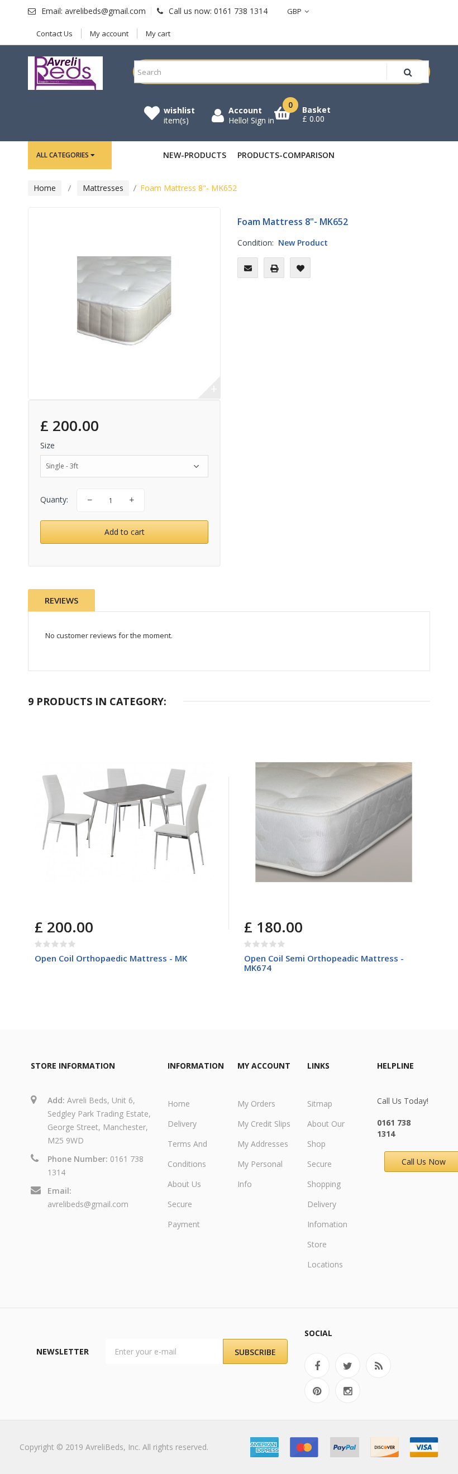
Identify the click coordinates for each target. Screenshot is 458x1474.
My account (109, 33)
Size (48, 445)
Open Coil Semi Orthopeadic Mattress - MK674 (324, 963)
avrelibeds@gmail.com (87, 1204)
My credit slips (263, 1123)
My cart (158, 33)
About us (184, 1184)
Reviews (61, 600)
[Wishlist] (97, 901)
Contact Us (54, 33)
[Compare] (71, 901)
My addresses (262, 1143)
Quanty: (54, 499)
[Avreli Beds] (65, 73)
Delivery (182, 1123)
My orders (256, 1103)
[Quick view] (197, 749)
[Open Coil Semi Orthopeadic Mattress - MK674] (333, 822)
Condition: (255, 242)
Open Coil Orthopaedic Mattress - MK (111, 958)
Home (45, 188)
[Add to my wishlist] (300, 267)
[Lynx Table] (124, 822)
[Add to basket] (45, 901)
